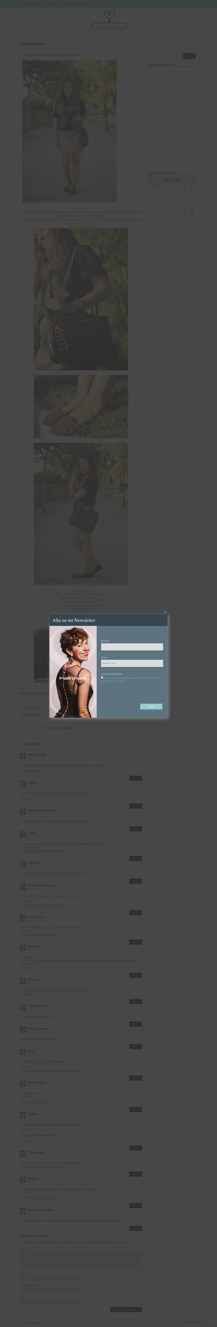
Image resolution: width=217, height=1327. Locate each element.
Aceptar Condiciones (112, 674)
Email (104, 657)
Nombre (106, 640)
